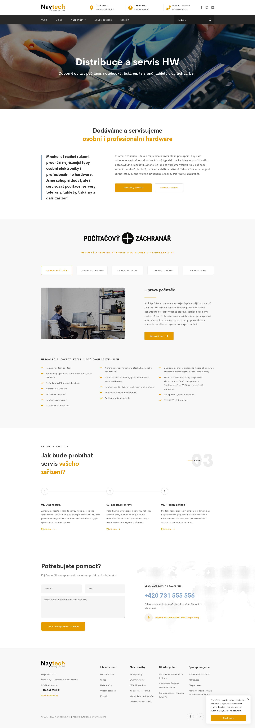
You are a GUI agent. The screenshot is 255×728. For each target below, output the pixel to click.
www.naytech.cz (49, 695)
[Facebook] (201, 7)
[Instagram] (206, 7)
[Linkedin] (212, 7)
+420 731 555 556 (169, 595)
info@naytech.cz (49, 684)
